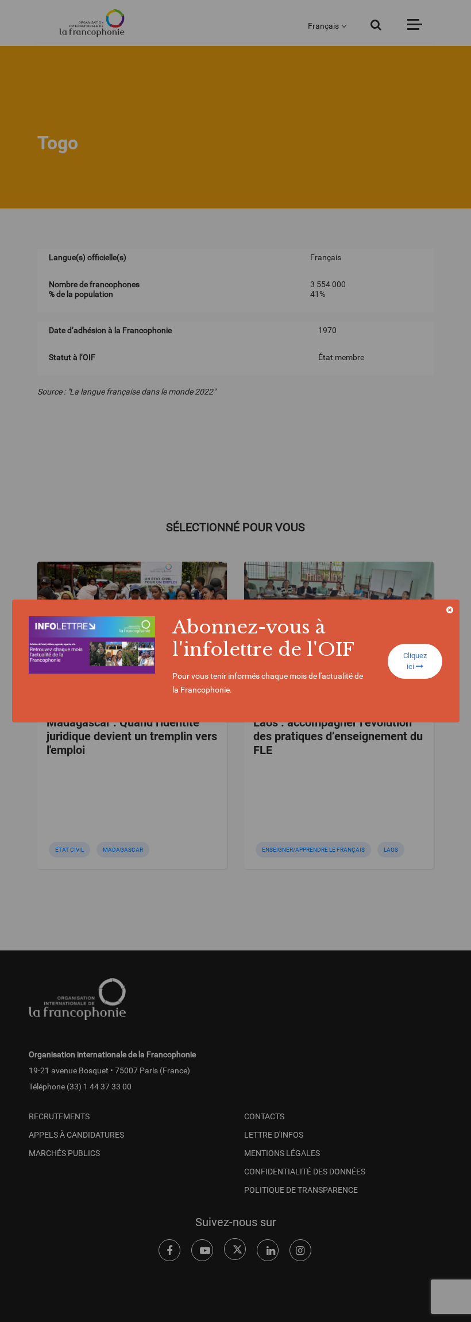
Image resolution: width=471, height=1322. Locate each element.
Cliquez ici (415, 661)
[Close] (450, 609)
